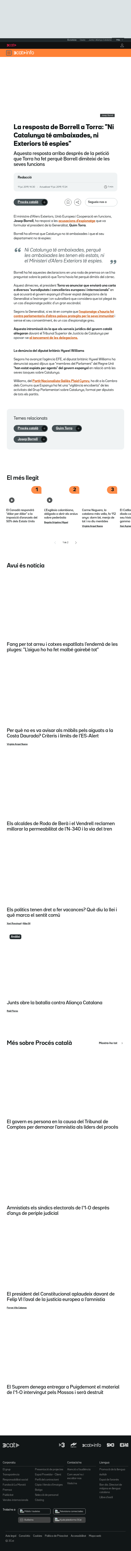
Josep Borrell (28, 439)
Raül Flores (12, 1011)
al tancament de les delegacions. (53, 337)
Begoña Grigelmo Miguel (56, 522)
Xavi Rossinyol (14, 924)
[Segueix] (44, 202)
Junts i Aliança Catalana (100, 40)
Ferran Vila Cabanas (17, 1308)
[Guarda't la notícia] (68, 202)
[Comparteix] (77, 202)
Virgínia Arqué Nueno (92, 526)
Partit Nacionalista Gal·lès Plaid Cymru (60, 381)
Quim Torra (64, 428)
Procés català (28, 202)
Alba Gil (26, 924)
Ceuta (82, 40)
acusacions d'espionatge (77, 220)
